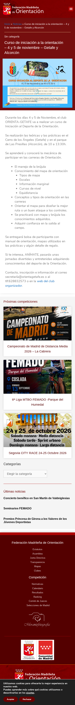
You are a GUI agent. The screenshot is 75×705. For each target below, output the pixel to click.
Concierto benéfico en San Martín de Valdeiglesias (36, 498)
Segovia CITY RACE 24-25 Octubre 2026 (37, 453)
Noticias (17, 24)
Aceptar (10, 699)
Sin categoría (11, 36)
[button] (71, 9)
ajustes (30, 692)
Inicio (7, 24)
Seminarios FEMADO (17, 508)
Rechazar (27, 699)
